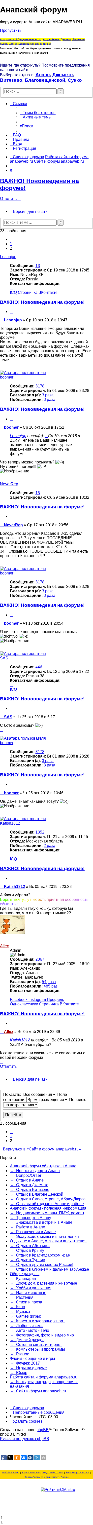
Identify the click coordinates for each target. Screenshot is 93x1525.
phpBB (42, 1430)
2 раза (49, 845)
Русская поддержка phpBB (24, 1439)
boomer (6, 377)
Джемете (62, 74)
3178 (39, 386)
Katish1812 (10, 823)
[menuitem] (38, 113)
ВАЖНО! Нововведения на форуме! (42, 302)
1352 (39, 832)
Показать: (12, 1094)
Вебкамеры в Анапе (78, 1472)
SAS (4, 658)
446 (38, 667)
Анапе (42, 74)
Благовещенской (45, 80)
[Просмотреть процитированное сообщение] (46, 436)
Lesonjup (8, 257)
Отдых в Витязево (52, 1472)
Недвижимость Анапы (55, 1477)
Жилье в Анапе (31, 1472)
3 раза (48, 395)
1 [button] (11, 244)
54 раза (49, 982)
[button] (11, 239)
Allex (4, 946)
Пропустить (10, 30)
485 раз (51, 986)
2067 (39, 959)
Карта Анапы (32, 1477)
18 (37, 493)
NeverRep (9, 484)
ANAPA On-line (10, 1472)
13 (37, 266)
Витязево (11, 80)
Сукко (75, 80)
